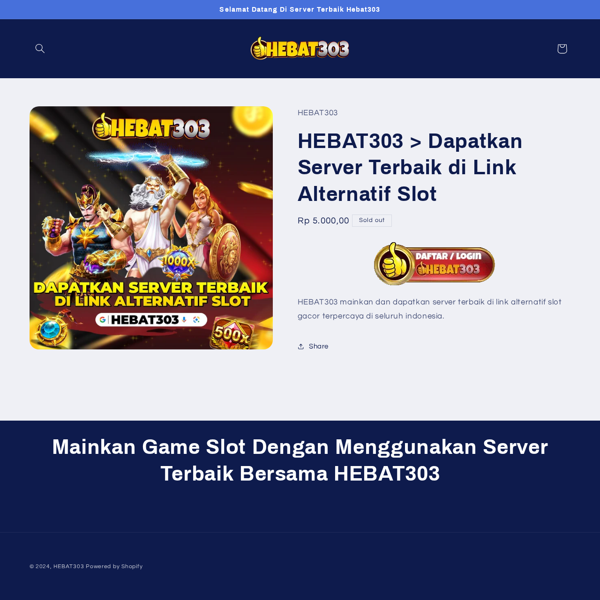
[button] (40, 48)
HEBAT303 (68, 566)
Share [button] (319, 345)
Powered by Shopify (114, 566)
